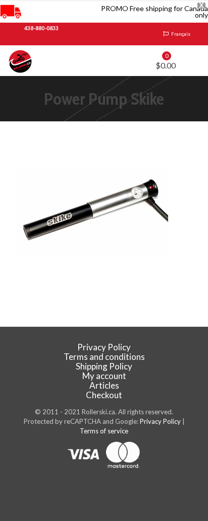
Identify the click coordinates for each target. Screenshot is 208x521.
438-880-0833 (41, 28)
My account (104, 375)
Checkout (104, 395)
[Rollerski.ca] (20, 60)
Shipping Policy (104, 366)
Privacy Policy (104, 347)
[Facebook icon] (104, 486)
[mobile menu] (194, 60)
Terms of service (104, 431)
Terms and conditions (104, 356)
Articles (104, 385)
